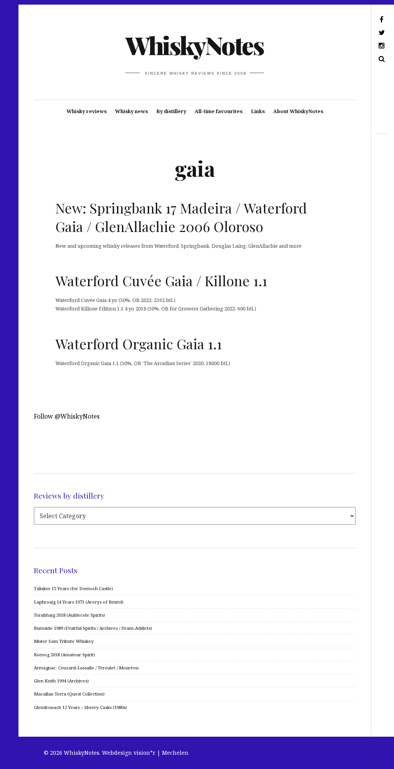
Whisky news (131, 111)
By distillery (171, 111)
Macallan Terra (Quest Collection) (69, 694)
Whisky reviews (87, 111)
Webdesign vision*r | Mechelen (145, 752)
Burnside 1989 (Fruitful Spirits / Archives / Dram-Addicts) (93, 628)
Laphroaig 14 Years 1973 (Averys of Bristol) (79, 602)
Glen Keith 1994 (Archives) (61, 681)
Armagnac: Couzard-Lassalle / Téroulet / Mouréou (86, 668)
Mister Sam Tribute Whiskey (64, 641)
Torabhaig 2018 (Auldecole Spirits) (69, 615)
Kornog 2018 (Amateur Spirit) (64, 654)
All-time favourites (218, 111)
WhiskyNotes (194, 44)
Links (258, 111)
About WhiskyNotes (298, 111)
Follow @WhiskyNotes (67, 416)
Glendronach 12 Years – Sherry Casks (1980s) (80, 707)
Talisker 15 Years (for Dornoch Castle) (73, 588)
